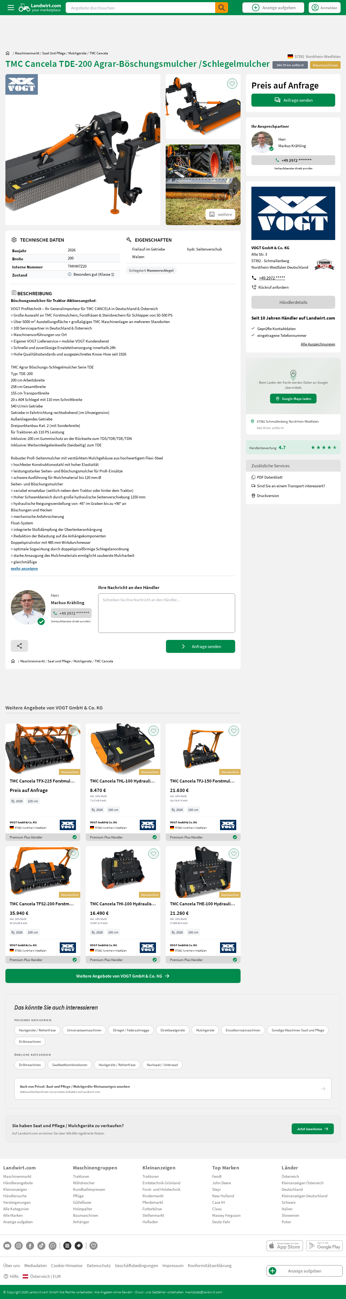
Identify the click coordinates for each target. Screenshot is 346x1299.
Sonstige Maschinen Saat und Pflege (298, 1030)
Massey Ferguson (226, 1215)
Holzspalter (82, 1208)
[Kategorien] (67, 1246)
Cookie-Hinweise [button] (66, 1265)
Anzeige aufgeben (18, 1221)
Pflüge (78, 1195)
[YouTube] (7, 1246)
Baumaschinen (85, 1215)
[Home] (39, 7)
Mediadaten (35, 1265)
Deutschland (292, 1189)
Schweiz (288, 1202)
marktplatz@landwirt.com (203, 1292)
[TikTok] (41, 1246)
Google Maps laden (296, 398)
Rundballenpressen (89, 1189)
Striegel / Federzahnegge (131, 1030)
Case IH (218, 1202)
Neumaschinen (325, 65)
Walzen (138, 256)
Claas (217, 1208)
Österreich (290, 1176)
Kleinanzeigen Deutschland (304, 1195)
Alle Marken (13, 1215)
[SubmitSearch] (221, 7)
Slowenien (290, 1215)
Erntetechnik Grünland (161, 1182)
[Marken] (79, 1246)
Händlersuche (14, 1195)
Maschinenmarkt (17, 1176)
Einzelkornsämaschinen (243, 1030)
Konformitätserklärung (210, 1265)
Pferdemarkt (152, 1202)
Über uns (11, 1265)
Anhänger (81, 1221)
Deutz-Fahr (221, 1221)
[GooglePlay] (324, 1245)
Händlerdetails (293, 302)
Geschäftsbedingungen (136, 1265)
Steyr (216, 1189)
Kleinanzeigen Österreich (303, 1182)
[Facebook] (30, 1246)
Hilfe (14, 1276)
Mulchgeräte (205, 1030)
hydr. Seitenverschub (204, 249)
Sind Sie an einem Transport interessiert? (291, 485)
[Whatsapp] (52, 1245)
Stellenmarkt (153, 1215)
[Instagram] (19, 1246)
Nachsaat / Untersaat (162, 1064)
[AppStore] (285, 1245)
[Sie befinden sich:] (9, 53)
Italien (287, 1208)
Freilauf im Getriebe (148, 249)
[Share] (19, 646)
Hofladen (150, 1221)
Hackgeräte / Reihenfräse (37, 1030)
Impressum (173, 1265)
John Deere (221, 1182)
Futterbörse (152, 1208)
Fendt (217, 1176)
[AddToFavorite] (232, 83)
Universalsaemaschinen (84, 1030)
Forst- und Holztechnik (161, 1189)
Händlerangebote (18, 1182)
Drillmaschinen (30, 1041)
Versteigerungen (17, 1202)
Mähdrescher (84, 1182)
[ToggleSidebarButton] (10, 7)
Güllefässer (82, 1202)
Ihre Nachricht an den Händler (128, 587)
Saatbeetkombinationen (69, 1064)
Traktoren (81, 1176)
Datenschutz (99, 1265)
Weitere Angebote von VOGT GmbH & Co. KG (54, 707)
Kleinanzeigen (15, 1189)
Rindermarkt (153, 1195)
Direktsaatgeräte (173, 1030)
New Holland (223, 1195)
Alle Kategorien (16, 1208)
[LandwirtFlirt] (93, 1246)
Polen (286, 1221)
